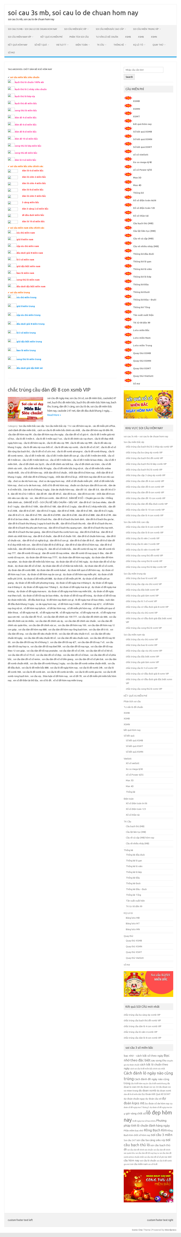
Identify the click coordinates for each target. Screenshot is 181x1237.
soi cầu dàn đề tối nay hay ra (147, 1153)
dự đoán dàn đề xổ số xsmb (99, 566)
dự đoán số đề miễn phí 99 (67, 578)
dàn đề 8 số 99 (103, 515)
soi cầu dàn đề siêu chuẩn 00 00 (41, 633)
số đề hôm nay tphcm (34, 608)
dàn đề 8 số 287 (27, 510)
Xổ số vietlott (132, 763)
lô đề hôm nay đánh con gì (60, 600)
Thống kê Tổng (141, 307)
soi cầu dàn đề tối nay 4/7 (63, 642)
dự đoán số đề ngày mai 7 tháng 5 (40, 587)
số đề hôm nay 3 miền (69, 604)
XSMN (154, 37)
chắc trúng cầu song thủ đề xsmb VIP (144, 555)
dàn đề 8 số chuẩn (42, 536)
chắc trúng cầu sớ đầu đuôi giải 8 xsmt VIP (147, 607)
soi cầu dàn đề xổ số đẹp (48, 655)
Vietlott (61, 45)
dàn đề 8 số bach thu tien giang (24, 532)
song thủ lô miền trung (29, 359)
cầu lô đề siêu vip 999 (81, 443)
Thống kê (118, 45)
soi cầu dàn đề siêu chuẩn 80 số (40, 638)
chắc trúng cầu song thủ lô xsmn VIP (144, 689)
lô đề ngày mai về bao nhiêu (89, 600)
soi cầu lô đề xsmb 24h (91, 667)
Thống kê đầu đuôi (143, 254)
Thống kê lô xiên (142, 269)
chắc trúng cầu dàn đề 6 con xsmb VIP (145, 486)
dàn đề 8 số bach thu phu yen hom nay (27, 527)
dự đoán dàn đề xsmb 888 (21, 570)
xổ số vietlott (140, 154)
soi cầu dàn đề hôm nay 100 (72, 625)
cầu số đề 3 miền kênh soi (35, 460)
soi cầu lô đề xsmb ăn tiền (60, 672)
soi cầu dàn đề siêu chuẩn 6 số (74, 633)
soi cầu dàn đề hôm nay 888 (32, 629)
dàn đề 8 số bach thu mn (99, 523)
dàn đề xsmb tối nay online (55, 553)
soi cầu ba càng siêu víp (150, 1140)
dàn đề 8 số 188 (48, 506)
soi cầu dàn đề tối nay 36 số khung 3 (30, 642)
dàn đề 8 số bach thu (40, 519)
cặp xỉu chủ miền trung (28, 315)
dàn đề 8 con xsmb (44, 498)
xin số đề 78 (75, 676)
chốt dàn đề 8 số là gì (66, 477)
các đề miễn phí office (104, 426)
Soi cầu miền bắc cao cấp (110, 29)
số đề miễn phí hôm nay (79, 608)
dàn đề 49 (41, 494)
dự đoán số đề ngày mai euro (31, 591)
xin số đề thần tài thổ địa (25, 680)
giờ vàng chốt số (136, 1113)
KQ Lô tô (138, 45)
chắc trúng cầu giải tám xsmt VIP (142, 595)
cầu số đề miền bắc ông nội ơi (68, 468)
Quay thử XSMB (142, 353)
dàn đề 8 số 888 (86, 515)
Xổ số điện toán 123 (144, 208)
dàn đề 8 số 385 (84, 510)
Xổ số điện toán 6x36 (144, 200)
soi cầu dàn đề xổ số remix (26, 659)
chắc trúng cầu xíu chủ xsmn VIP (142, 639)
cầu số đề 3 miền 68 (35, 455)
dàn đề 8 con (69, 494)
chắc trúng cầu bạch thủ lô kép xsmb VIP (146, 464)
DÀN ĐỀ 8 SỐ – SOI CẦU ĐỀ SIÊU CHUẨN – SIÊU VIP (50, 502)
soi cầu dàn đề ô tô (98, 629)
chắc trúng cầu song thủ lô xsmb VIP (144, 561)
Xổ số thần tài (141, 215)
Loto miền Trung (142, 345)
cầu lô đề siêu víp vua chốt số (38, 447)
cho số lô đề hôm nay (31, 472)
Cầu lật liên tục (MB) (144, 231)
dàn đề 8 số (61, 498)
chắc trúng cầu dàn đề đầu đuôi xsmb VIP (147, 504)
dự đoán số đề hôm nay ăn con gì (44, 574)
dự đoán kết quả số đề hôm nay (84, 570)
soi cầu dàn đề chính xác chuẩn (80, 621)
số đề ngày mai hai (69, 612)
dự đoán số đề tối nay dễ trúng (76, 595)
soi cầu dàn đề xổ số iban (76, 655)
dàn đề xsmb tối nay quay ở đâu (87, 553)
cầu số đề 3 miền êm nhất (93, 455)
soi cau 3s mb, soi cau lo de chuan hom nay (73, 12)
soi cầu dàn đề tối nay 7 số (91, 642)
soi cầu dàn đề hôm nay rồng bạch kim (67, 629)
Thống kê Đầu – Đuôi (144, 299)
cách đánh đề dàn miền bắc (22, 430)
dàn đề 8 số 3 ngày (46, 510)
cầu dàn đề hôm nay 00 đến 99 (97, 430)
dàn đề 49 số (54, 494)
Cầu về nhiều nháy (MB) (146, 246)
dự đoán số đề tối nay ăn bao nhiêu (41, 595)
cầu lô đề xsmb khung (95, 451)
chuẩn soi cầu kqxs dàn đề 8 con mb (88, 485)
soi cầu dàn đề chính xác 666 (92, 616)
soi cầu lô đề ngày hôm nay (64, 667)
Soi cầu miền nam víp (19, 37)
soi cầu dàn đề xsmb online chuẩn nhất (86, 663)
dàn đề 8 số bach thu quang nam (65, 527)
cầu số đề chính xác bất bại (59, 464)
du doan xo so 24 (149, 1087)
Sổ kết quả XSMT (142, 147)
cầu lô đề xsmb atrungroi (70, 451)
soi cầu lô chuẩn (148, 1160)
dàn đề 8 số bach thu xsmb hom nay (60, 532)
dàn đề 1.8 (81, 489)
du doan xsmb (147, 1090)
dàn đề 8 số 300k (66, 510)
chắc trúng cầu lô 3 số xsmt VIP (141, 601)
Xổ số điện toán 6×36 (136, 803)
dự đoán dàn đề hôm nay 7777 (41, 557)
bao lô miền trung (26, 350)
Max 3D (137, 177)
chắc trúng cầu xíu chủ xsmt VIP (142, 612)
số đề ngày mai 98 (49, 612)
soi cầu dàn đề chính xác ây (49, 621)
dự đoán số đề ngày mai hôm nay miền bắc (70, 591)
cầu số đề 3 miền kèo (60, 460)
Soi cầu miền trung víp (146, 29)
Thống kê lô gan (142, 261)
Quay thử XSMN (142, 361)
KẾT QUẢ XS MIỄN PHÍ (51, 37)
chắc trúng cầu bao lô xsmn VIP (141, 645)
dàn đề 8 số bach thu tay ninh (98, 527)
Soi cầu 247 (130, 1140)
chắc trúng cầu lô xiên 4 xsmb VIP (143, 549)
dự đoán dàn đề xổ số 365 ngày (72, 561)
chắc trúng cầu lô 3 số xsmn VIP (141, 668)
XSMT (136, 116)
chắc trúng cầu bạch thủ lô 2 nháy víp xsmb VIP (149, 446)
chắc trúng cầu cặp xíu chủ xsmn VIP (144, 650)
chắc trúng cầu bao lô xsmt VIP (141, 578)
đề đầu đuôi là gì (36, 600)
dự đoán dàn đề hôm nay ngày (74, 557)
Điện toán (81, 45)
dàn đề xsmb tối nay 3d (85, 549)
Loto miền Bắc (141, 330)
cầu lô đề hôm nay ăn (34, 443)
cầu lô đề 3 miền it (25, 438)
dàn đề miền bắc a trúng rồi (33, 549)
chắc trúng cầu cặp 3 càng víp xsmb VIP (145, 475)
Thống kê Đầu (141, 284)
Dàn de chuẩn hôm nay (62, 489)
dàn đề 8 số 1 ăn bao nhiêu (92, 502)
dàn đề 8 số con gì (59, 540)
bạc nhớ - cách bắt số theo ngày (143, 1055)
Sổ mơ (136, 383)
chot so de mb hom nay (25, 481)
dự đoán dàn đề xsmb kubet (51, 570)
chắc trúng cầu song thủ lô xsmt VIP (144, 628)
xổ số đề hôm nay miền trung (67, 680)
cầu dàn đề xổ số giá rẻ (76, 434)
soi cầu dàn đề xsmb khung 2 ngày (47, 663)
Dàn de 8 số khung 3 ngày (36, 489)
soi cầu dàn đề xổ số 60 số (99, 650)
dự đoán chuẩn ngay (134, 1098)
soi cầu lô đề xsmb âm (34, 672)
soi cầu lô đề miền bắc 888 (35, 667)
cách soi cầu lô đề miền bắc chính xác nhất (58, 430)
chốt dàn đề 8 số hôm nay (82, 472)
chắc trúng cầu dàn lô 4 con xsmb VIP (145, 515)
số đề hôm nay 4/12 (91, 604)
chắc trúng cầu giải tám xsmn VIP (142, 662)
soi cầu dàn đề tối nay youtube (42, 650)
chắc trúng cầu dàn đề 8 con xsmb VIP (49, 389)
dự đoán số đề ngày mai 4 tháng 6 (73, 583)
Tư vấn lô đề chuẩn (107, 37)
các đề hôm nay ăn (81, 426)
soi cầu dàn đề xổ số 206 (71, 650)
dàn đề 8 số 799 (33, 515)
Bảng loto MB (133, 918)
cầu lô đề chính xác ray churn (78, 438)
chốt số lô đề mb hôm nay (55, 485)
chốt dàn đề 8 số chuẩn (55, 472)
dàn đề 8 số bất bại (89, 532)
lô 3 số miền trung (26, 333)
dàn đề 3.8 (93, 489)
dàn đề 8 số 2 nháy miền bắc (92, 506)
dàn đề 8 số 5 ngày (103, 510)
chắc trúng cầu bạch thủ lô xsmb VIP (144, 469)
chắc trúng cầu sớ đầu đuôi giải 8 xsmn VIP (147, 673)
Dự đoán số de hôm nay (157, 1103)
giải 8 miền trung (26, 306)
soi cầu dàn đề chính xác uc (42, 625)
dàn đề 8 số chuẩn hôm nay (91, 536)
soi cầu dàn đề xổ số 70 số (21, 655)
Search (129, 77)
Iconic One (137, 1230)
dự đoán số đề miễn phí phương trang (34, 583)
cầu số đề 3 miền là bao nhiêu (88, 460)
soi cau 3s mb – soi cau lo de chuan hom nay (32, 29)
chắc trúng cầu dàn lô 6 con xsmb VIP (145, 527)
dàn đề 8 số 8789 (51, 515)
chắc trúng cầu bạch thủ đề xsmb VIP (144, 458)
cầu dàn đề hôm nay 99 (19, 434)
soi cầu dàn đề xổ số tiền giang (57, 659)
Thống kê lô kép (142, 276)
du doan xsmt (164, 1090)
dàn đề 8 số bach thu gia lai (99, 519)
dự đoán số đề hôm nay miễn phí (79, 574)
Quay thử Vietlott (143, 376)
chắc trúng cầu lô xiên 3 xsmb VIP (143, 544)
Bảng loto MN (133, 929)
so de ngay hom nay (46, 604)
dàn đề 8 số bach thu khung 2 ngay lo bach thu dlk (33, 523)
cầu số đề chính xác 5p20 (31, 464)
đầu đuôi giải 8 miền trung (31, 324)
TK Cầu (100, 45)
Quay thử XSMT (142, 368)
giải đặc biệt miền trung (29, 341)
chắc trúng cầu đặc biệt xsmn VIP (142, 656)
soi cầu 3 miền (161, 1135)
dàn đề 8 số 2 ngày (66, 506)
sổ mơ (11, 52)
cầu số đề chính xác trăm (87, 464)
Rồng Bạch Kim (155, 1130)
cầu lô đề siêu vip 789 (58, 443)
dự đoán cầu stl (153, 1098)
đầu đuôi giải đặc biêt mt (30, 368)
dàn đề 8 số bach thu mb (73, 523)
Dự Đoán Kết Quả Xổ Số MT (156, 1094)
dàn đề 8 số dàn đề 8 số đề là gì (48, 544)
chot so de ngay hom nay (51, 481)
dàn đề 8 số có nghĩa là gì (35, 540)
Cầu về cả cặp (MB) (143, 238)
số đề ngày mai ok (89, 612)
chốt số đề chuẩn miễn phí (79, 481)
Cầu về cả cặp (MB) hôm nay (140, 837)
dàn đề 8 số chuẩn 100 (64, 536)
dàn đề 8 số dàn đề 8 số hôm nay (81, 544)
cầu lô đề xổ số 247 (89, 447)
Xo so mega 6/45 (142, 162)
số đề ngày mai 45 (29, 612)
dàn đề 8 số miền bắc (132, 1094)
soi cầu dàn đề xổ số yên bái (89, 659)
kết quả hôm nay (17, 45)
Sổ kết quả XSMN (142, 139)
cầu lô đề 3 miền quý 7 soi (49, 438)
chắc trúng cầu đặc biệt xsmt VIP (142, 589)
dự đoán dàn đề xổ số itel (28, 566)
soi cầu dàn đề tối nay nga (76, 646)
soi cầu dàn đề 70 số (31, 616)
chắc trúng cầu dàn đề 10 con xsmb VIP (145, 498)
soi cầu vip (35, 676)
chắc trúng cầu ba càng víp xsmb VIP (144, 452)
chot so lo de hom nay (29, 485)
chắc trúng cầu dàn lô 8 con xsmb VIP (145, 532)
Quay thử (158, 45)
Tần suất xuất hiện (143, 315)
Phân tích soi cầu (79, 37)
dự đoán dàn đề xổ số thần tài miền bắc (63, 566)
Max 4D (137, 185)
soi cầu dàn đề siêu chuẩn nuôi (72, 638)
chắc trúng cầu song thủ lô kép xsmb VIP (146, 567)
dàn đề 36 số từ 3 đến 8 (23, 494)
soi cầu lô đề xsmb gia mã (88, 672)
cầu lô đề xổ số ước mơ (43, 451)
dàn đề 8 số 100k (29, 506)
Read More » (54, 415)
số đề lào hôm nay (56, 608)
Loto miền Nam (142, 338)
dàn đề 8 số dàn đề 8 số (82, 540)
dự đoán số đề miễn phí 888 (38, 578)
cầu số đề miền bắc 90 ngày (37, 468)
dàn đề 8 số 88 (69, 515)
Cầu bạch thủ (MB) (143, 223)
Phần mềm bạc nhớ (133, 1130)
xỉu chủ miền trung (26, 297)
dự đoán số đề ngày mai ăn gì (75, 587)
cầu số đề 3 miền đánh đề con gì (62, 455)
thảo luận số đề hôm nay (55, 676)
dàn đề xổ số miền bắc (59, 549)
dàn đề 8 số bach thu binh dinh (68, 519)
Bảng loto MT (133, 923)
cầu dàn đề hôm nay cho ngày (48, 434)
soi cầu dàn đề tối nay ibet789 (46, 646)
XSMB (128, 37)
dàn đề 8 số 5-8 (16, 515)
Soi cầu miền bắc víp (75, 29)
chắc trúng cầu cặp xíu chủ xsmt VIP (144, 584)
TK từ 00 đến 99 (141, 322)
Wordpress (170, 1230)
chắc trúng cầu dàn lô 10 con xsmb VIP (145, 509)
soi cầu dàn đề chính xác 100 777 (60, 616)
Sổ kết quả (40, 45)
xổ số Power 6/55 (142, 170)
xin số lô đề (45, 680)
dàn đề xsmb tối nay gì (28, 553)
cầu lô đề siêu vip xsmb (66, 447)
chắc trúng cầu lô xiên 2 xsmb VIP (143, 538)
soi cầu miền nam (139, 1164)
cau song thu (158, 1060)
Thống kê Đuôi (141, 292)
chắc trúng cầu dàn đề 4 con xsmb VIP (145, 481)
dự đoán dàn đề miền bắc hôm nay (36, 561)
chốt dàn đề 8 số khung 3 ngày (38, 477)
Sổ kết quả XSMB (142, 131)
